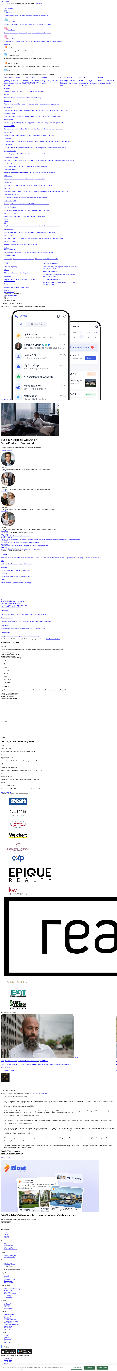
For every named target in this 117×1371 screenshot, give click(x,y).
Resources (7, 221)
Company (7, 262)
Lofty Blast (7, 1292)
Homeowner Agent (9, 1279)
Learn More (38, 3)
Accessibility (8, 1361)
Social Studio (8, 1323)
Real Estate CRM (9, 1314)
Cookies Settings (76, 1367)
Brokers (6, 1236)
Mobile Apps (8, 1326)
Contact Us (7, 1342)
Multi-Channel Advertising (12, 1289)
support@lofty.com (9, 1264)
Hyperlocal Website (10, 1319)
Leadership (7, 1339)
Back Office (7, 1329)
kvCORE (7, 1305)
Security (6, 1363)
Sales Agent (7, 1277)
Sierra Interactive (9, 1308)
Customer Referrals (10, 1255)
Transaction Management (11, 1324)
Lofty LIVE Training (10, 1249)
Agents (6, 1233)
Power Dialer (8, 1316)
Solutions (7, 44)
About (6, 1335)
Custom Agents (8, 1282)
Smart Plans (7, 1318)
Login (6, 295)
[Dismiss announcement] (1, 5)
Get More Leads (5, 1222)
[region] (58, 1367)
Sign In (6, 290)
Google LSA (8, 1297)
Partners (6, 248)
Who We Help (8, 8)
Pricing (6, 219)
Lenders (6, 1237)
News (6, 1340)
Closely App (8, 1327)
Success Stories (8, 1245)
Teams (6, 1234)
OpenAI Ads (8, 1290)
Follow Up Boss (9, 1303)
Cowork (6, 1276)
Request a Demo (9, 292)
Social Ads (7, 1295)
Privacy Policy (8, 1360)
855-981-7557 (8, 1263)
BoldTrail (7, 1306)
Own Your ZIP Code (10, 1294)
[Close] (114, 1368)
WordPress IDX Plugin (11, 1321)
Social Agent (8, 1281)
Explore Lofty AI (6, 792)
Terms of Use (8, 1358)
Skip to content (5, 1)
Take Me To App (6, 399)
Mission (6, 1337)
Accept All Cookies (102, 1367)
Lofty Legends (8, 1247)
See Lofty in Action (6, 451)
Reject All (89, 1367)
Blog (5, 1244)
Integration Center (9, 1257)
